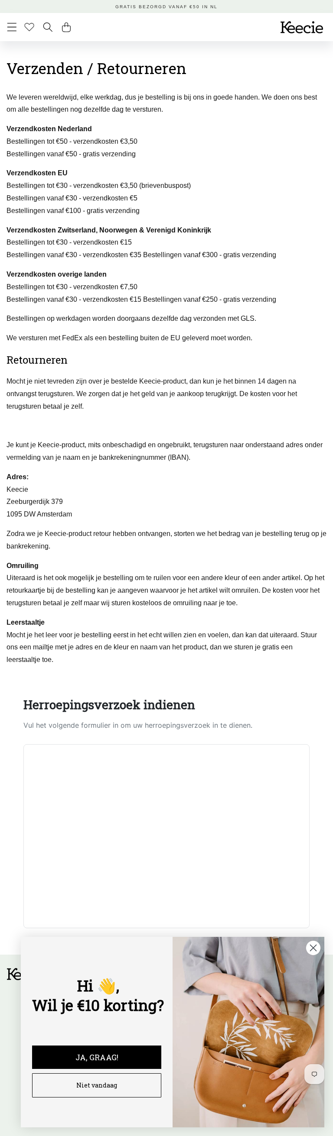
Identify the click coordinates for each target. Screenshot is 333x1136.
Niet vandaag (96, 1085)
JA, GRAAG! (96, 1057)
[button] (12, 27)
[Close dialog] (313, 947)
